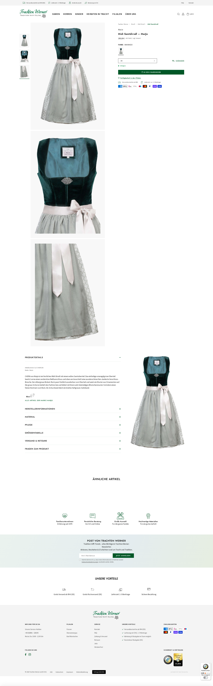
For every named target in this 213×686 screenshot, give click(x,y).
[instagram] (30, 655)
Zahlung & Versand (100, 636)
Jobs (96, 643)
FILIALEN (117, 14)
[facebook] (25, 655)
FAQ (182, 3)
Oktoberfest (98, 647)
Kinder (79, 14)
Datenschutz (59, 672)
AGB (51, 672)
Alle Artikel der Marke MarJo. (39, 400)
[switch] (205, 677)
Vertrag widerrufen (99, 672)
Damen (56, 14)
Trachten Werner (123, 24)
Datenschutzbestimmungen (90, 562)
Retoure (97, 640)
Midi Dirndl (141, 24)
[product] (68, 184)
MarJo (120, 29)
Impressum (69, 672)
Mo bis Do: (28, 636)
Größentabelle (180, 61)
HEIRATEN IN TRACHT (98, 14)
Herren (67, 14)
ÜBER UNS (130, 14)
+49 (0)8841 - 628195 (31, 633)
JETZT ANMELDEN (123, 555)
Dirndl (133, 24)
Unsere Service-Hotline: (33, 629)
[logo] (33, 13)
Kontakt (191, 3)
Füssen (69, 629)
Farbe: (125, 45)
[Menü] (209, 664)
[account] (183, 14)
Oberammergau (72, 633)
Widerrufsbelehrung (82, 672)
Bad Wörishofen (72, 636)
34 (121, 61)
